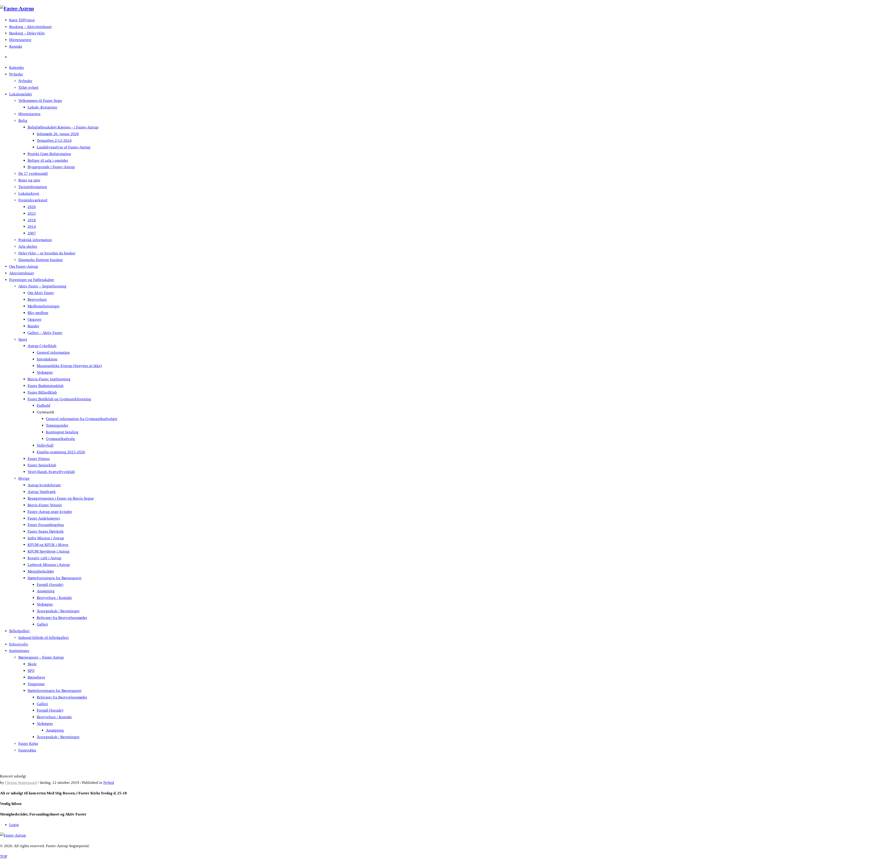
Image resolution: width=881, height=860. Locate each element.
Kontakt (15, 46)
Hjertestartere (20, 40)
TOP (3, 856)
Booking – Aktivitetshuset (30, 27)
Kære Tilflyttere (22, 20)
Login (14, 825)
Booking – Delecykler (27, 33)
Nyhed (108, 782)
